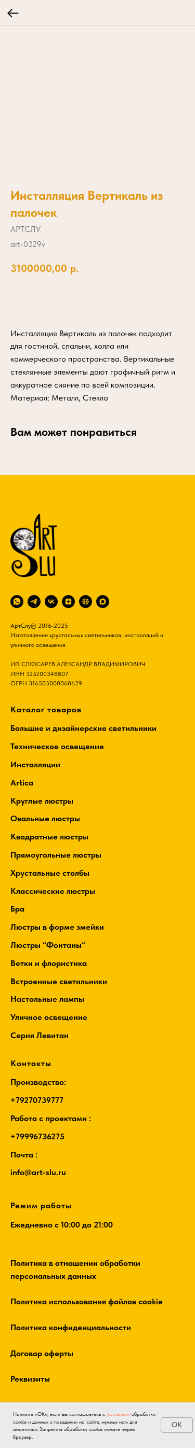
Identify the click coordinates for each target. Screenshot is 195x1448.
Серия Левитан (39, 1035)
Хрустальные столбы (49, 873)
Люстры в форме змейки (57, 927)
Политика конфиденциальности (70, 1327)
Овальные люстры (45, 818)
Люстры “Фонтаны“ (47, 945)
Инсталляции (35, 764)
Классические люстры (52, 891)
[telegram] (34, 601)
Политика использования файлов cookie (86, 1301)
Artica (21, 783)
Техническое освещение (57, 746)
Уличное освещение (48, 1017)
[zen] (68, 601)
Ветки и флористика (48, 963)
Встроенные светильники (58, 981)
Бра (17, 909)
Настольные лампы (47, 999)
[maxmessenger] (102, 601)
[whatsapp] (16, 601)
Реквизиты (30, 1379)
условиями (118, 1414)
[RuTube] (85, 601)
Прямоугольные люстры (55, 855)
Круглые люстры (41, 801)
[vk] (51, 601)
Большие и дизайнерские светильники (83, 728)
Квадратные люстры (49, 837)
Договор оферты (41, 1353)
